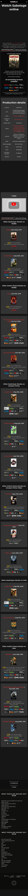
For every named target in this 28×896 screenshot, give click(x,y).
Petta (9, 294)
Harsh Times (9, 392)
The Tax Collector (8, 617)
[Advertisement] (14, 27)
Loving (14, 787)
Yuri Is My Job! (4, 865)
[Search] (26, 1)
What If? (3, 825)
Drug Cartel (20, 127)
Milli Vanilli (3, 809)
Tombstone (8, 654)
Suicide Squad (9, 423)
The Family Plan (4, 828)
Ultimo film (3, 823)
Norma (2, 818)
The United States (18, 119)
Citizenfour (14, 783)
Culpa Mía (3, 816)
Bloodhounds (4, 852)
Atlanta (15, 125)
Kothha (3, 856)
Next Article (14, 785)
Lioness (3, 842)
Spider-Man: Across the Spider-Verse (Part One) (11, 800)
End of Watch (8, 256)
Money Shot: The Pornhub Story (8, 806)
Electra (2, 850)
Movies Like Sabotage (20, 49)
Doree (2, 863)
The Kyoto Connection (10, 525)
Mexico (19, 130)
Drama (16, 43)
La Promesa (4, 857)
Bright (8, 230)
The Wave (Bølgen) (8, 721)
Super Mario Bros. (5, 808)
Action (13, 43)
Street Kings (9, 456)
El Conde (3, 812)
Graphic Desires (4, 802)
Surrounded (3, 813)
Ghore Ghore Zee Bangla (6, 855)
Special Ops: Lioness (5, 853)
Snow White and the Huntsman (13, 687)
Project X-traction (5, 815)
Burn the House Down (6, 839)
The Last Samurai (9, 352)
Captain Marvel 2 (5, 805)
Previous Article (14, 781)
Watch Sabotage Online (7, 49)
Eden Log (8, 553)
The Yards (8, 494)
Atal (2, 846)
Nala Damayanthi (5, 847)
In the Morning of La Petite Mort (8, 819)
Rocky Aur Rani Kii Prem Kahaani (8, 803)
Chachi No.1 (4, 866)
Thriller (20, 43)
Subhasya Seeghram (5, 862)
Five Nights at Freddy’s (6, 826)
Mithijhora (3, 845)
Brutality (19, 125)
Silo (2, 843)
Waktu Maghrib (4, 822)
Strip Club (22, 131)
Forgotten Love (4, 810)
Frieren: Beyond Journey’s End (7, 840)
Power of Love (4, 820)
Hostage (15, 128)
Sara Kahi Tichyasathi (6, 860)
